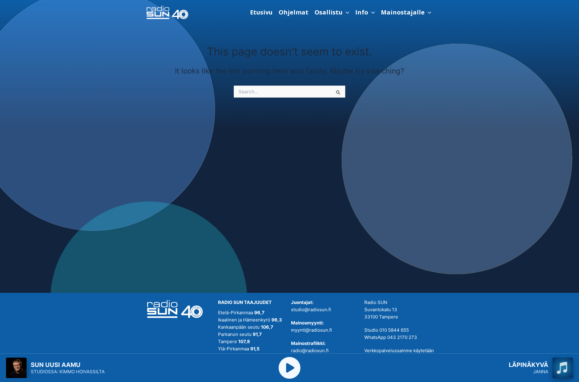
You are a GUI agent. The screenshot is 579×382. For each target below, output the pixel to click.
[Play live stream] (289, 368)
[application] (346, 12)
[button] (332, 12)
